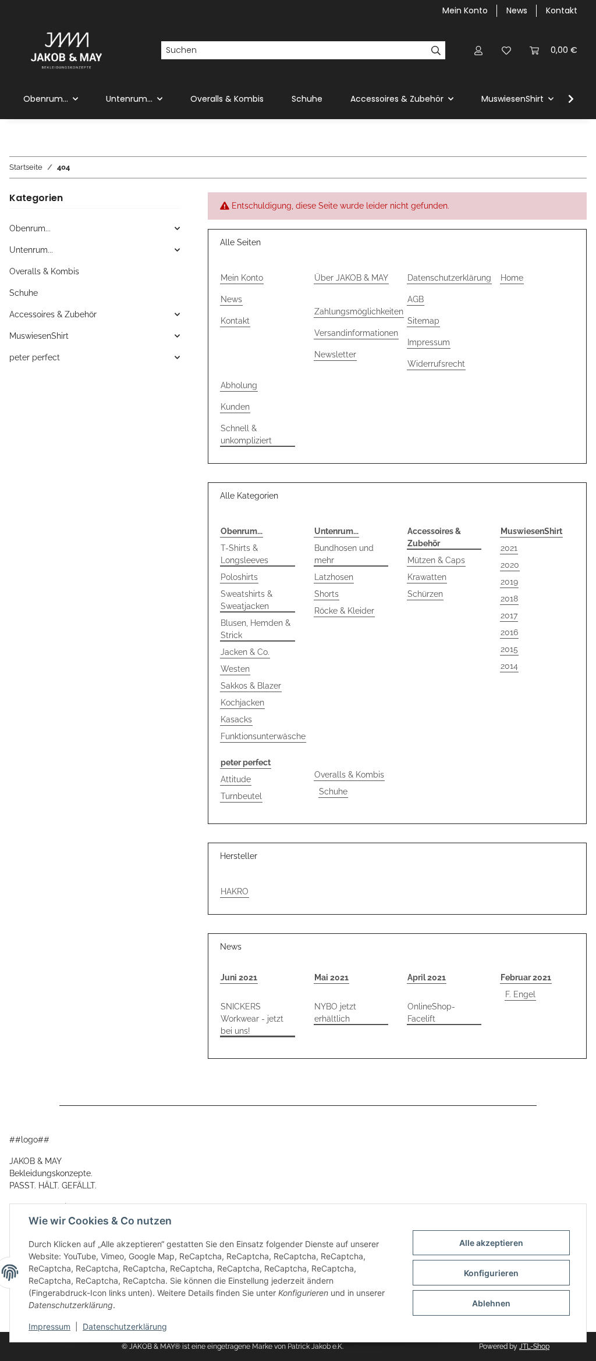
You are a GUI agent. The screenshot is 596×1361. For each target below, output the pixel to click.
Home (512, 277)
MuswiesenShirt (39, 336)
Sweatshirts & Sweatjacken (246, 600)
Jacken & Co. (245, 652)
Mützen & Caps (436, 560)
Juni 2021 (239, 977)
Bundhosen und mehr (344, 554)
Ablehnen (491, 1303)
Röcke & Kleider (344, 610)
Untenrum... (31, 250)
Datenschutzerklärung (125, 1326)
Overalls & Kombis (349, 774)
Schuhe (333, 791)
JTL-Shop (534, 1346)
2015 (509, 649)
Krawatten (426, 577)
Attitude (236, 779)
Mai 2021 (331, 977)
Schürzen (425, 594)
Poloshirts (239, 577)
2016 (509, 632)
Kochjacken (242, 702)
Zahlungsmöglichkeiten (358, 311)
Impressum (49, 1326)
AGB (415, 299)
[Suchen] (436, 50)
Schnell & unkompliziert (246, 434)
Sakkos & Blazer (251, 685)
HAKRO (235, 891)
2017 (509, 615)
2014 (509, 666)
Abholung (239, 385)
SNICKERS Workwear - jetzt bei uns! (252, 1019)
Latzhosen (333, 577)
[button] (478, 50)
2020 (510, 565)
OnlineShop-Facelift (431, 1012)
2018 (509, 598)
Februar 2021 (526, 977)
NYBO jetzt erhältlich (335, 1012)
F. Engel (520, 994)
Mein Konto (465, 10)
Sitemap (423, 320)
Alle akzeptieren (491, 1243)
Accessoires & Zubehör (53, 314)
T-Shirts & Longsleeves (244, 554)
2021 (509, 548)
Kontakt (561, 10)
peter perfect (34, 357)
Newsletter (335, 354)
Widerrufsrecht (436, 363)
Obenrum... (30, 228)
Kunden (235, 406)
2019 (509, 581)
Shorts (326, 594)
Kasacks (236, 719)
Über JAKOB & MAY (351, 277)
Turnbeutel (241, 796)
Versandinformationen (356, 333)
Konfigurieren (491, 1273)
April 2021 (426, 977)
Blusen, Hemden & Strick (255, 629)
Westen (235, 669)
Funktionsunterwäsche (263, 736)
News (516, 10)
